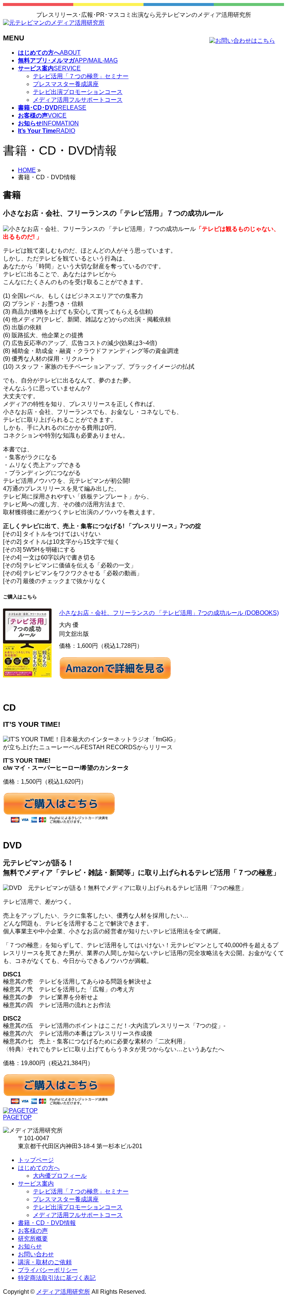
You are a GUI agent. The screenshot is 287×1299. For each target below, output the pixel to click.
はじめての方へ (39, 1168)
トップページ (36, 1160)
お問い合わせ (36, 1254)
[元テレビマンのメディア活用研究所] (54, 22)
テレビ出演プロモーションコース (78, 92)
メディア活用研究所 (63, 1292)
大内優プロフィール (60, 1176)
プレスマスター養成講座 (66, 84)
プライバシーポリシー (48, 1270)
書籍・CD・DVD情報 (47, 1223)
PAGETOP (17, 1117)
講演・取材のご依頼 (45, 1262)
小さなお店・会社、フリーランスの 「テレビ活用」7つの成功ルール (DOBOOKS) (169, 613)
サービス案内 (36, 1183)
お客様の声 (33, 1231)
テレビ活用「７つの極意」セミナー (81, 76)
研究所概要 (33, 1238)
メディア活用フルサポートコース (78, 100)
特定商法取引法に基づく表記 (57, 1278)
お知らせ (30, 1246)
